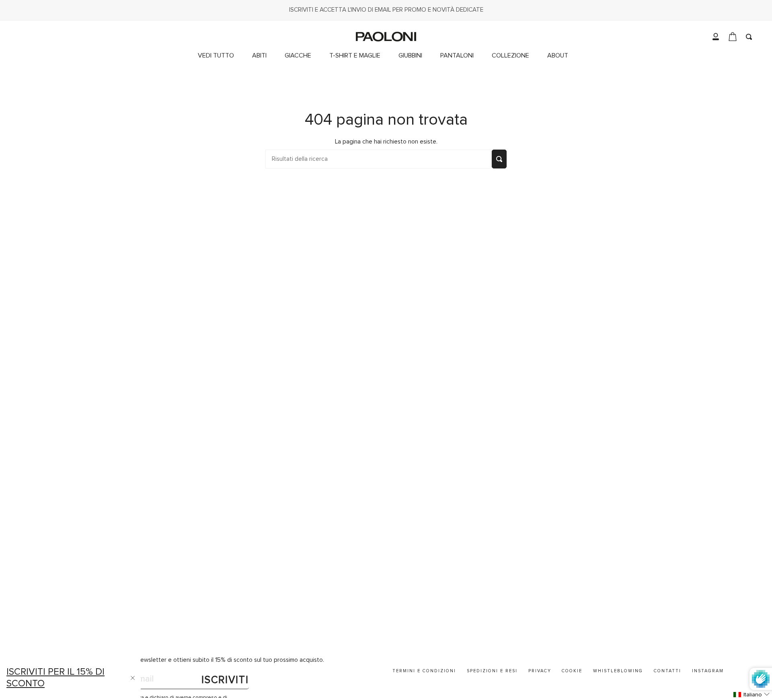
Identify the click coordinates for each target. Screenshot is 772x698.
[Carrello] (732, 36)
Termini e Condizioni (424, 671)
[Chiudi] (133, 678)
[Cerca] (499, 159)
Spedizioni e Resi (492, 671)
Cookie (572, 671)
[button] (513, 56)
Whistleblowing (618, 671)
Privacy (539, 671)
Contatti (667, 671)
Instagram (708, 671)
